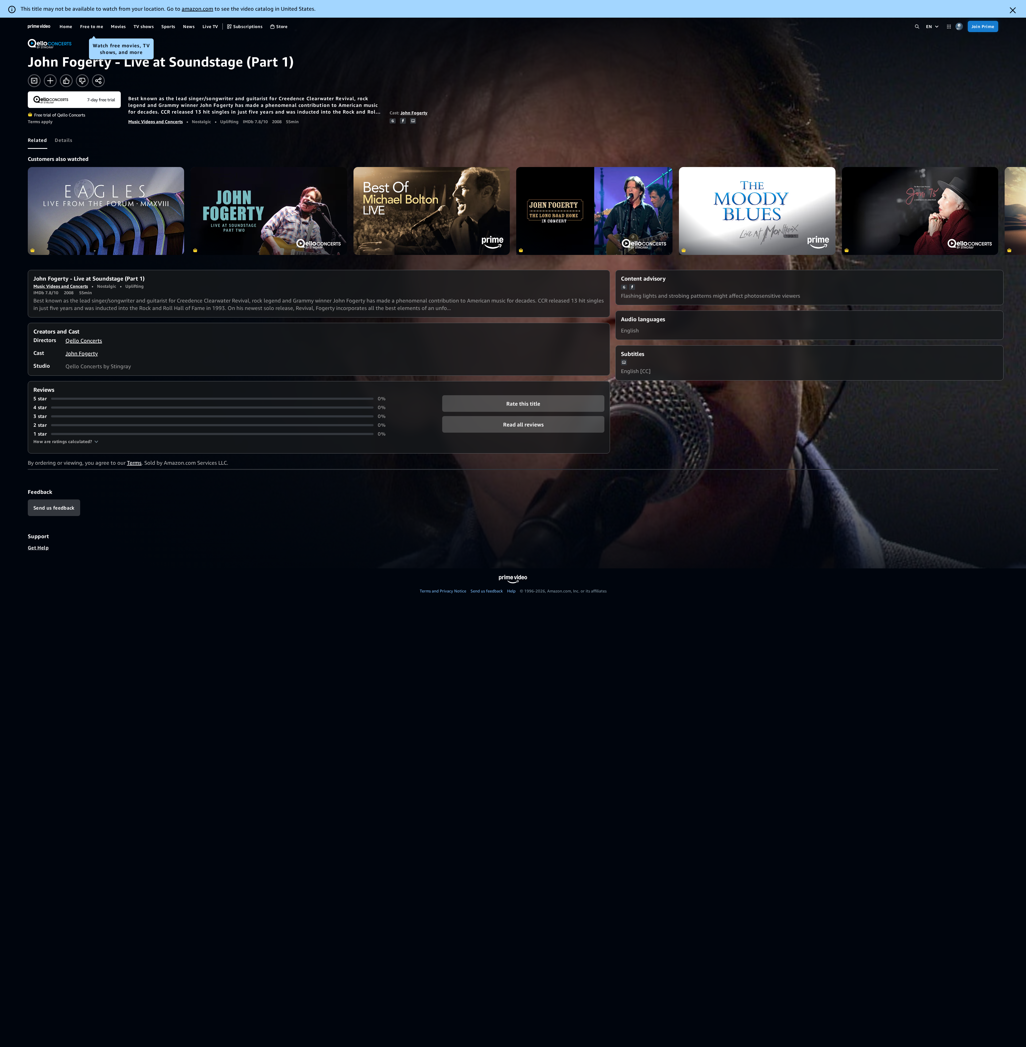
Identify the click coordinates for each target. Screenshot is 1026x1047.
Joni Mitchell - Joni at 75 (920, 211)
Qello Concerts (83, 341)
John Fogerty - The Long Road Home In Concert (594, 211)
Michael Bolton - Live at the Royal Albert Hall (431, 211)
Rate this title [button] (523, 404)
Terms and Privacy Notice (443, 590)
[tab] (37, 140)
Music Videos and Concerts (155, 121)
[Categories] (949, 27)
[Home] (39, 26)
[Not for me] (82, 80)
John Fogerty (414, 112)
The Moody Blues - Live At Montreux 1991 (757, 211)
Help (511, 590)
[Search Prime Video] (917, 27)
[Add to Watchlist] (50, 80)
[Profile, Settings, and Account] (959, 27)
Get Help (38, 547)
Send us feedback (487, 590)
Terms (134, 463)
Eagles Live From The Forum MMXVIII (106, 211)
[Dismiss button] (1012, 10)
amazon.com (197, 9)
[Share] (98, 80)
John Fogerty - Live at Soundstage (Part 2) (269, 211)
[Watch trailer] (34, 80)
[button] (65, 441)
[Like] (66, 80)
